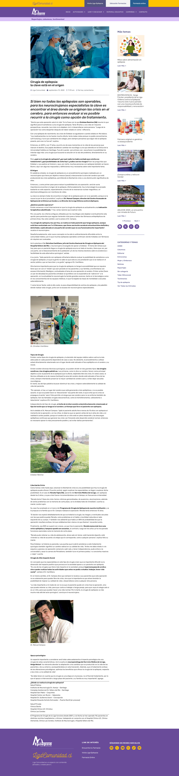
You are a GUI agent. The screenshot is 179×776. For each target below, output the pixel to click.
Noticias (120, 264)
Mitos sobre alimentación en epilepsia (129, 61)
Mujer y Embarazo (124, 261)
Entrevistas (122, 257)
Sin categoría (122, 271)
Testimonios (122, 279)
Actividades (78, 12)
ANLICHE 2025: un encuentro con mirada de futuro (130, 211)
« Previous (126, 221)
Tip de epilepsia (123, 282)
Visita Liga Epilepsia (90, 753)
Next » (137, 221)
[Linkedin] (139, 748)
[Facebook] (111, 748)
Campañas (130, 12)
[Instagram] (128, 748)
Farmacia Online (88, 757)
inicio (68, 12)
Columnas (121, 250)
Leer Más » (121, 66)
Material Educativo (115, 12)
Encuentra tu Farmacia (91, 748)
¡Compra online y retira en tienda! (128, 175)
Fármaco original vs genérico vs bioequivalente (129, 140)
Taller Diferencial (124, 275)
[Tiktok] (134, 748)
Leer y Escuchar (95, 12)
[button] (119, 226)
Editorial (120, 253)
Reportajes (121, 268)
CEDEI (119, 246)
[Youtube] (123, 748)
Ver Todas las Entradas (126, 286)
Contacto (143, 12)
